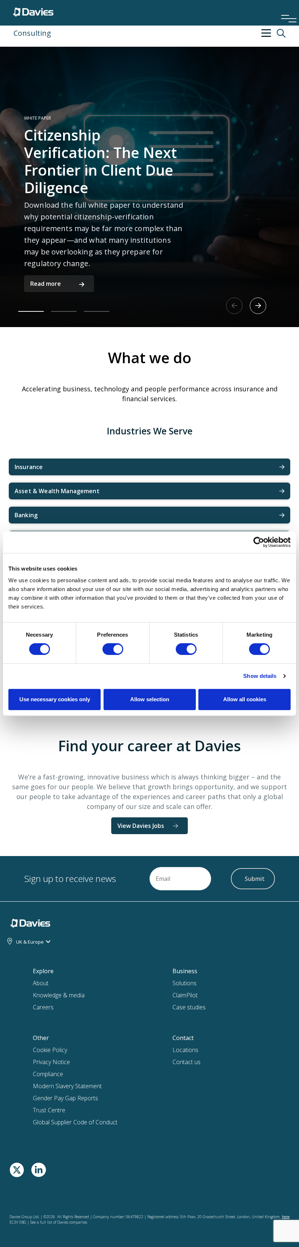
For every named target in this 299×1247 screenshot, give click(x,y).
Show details (259, 676)
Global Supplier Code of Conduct (75, 1122)
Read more (45, 284)
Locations (185, 1050)
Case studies (189, 1007)
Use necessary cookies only (54, 699)
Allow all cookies (244, 699)
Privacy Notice (51, 1062)
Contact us (186, 1062)
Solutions (184, 983)
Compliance (48, 1074)
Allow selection (149, 699)
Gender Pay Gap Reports (65, 1098)
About (40, 983)
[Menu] (286, 8)
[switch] (112, 650)
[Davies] (33, 10)
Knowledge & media (59, 995)
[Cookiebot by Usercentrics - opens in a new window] (259, 542)
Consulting (32, 33)
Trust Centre (49, 1110)
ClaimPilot (185, 995)
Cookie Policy (50, 1050)
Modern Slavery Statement (67, 1086)
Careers (43, 1007)
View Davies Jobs (140, 826)
